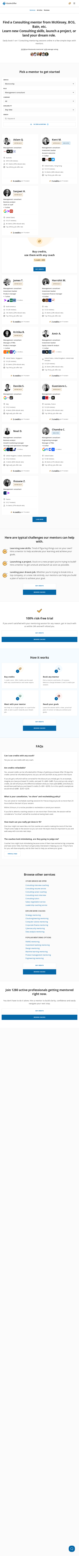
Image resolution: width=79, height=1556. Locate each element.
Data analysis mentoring (35, 932)
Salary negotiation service (35, 902)
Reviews (46, 10)
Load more (39, 519)
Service (5, 80)
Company (6, 97)
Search (5, 114)
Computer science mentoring (37, 922)
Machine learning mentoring (37, 951)
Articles (39, 10)
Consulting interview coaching (37, 885)
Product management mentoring (38, 955)
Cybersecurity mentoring (35, 928)
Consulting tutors (32, 898)
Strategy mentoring (33, 915)
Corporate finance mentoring (37, 925)
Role (5, 88)
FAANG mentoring (33, 942)
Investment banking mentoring (38, 945)
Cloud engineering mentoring (37, 918)
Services (32, 10)
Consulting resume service (36, 888)
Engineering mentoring (35, 958)
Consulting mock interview (36, 895)
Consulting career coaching (36, 892)
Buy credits (39, 269)
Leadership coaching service (36, 905)
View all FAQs (12, 854)
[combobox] (39, 84)
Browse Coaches (39, 592)
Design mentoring (33, 948)
